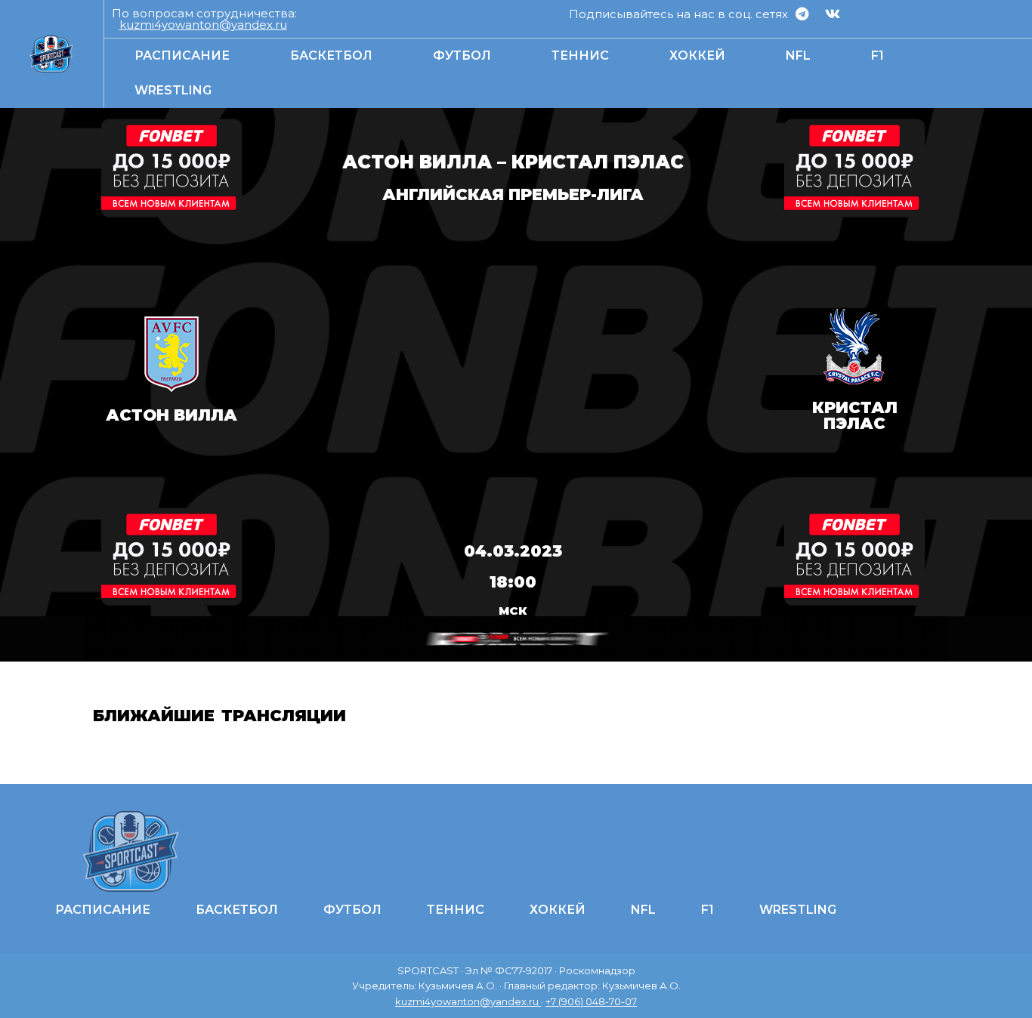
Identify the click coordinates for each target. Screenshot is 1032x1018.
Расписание (182, 55)
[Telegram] (801, 13)
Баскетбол (331, 55)
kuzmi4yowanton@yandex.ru (203, 24)
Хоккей (697, 55)
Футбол (462, 55)
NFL (798, 55)
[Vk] (832, 13)
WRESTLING (173, 90)
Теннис (580, 55)
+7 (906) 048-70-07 (591, 1001)
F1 (877, 55)
